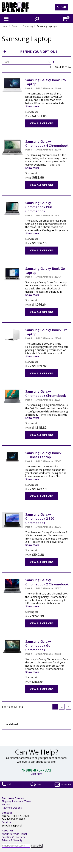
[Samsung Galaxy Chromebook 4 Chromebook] (12, 141)
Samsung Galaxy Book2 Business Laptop (43, 457)
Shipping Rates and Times (16, 801)
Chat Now (36, 773)
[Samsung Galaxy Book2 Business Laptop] (12, 452)
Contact (7, 812)
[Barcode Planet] (15, 7)
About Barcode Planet (14, 834)
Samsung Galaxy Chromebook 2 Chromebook (47, 584)
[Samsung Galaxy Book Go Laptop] (12, 268)
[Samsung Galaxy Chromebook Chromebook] (12, 391)
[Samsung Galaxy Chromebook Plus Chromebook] (12, 202)
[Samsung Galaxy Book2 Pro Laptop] (12, 329)
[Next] (68, 706)
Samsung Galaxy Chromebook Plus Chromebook (43, 209)
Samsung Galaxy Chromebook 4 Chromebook (47, 145)
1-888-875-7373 (36, 770)
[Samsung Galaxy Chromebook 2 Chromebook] (12, 579)
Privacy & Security (12, 840)
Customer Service (13, 798)
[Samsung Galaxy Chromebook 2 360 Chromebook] (12, 514)
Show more (32, 106)
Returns (6, 804)
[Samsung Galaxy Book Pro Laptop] (12, 79)
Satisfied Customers (13, 837)
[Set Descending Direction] (53, 62)
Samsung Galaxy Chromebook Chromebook (45, 395)
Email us (6, 822)
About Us (7, 830)
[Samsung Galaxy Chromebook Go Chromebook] (12, 641)
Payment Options (12, 807)
